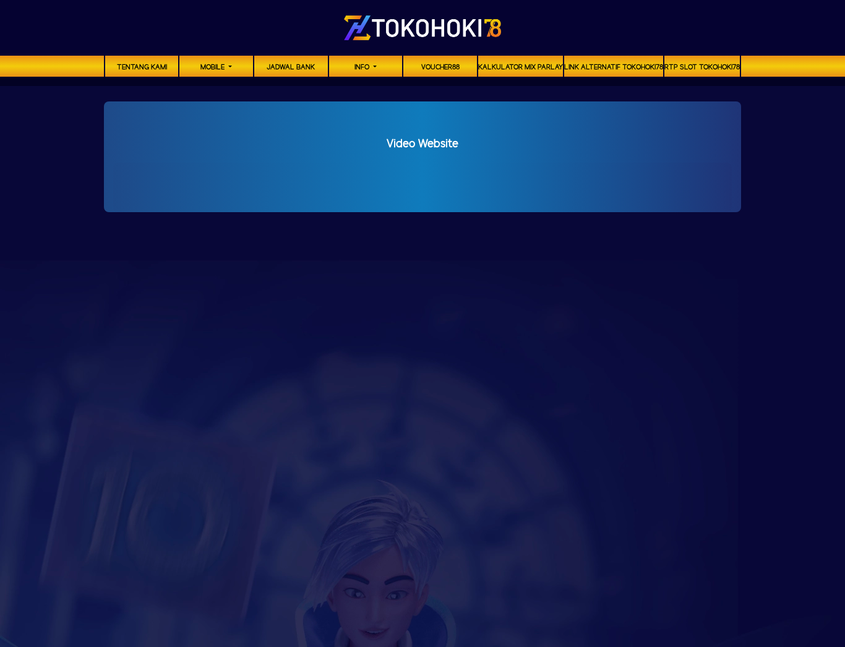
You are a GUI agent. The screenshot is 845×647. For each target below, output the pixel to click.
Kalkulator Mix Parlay (520, 67)
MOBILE (213, 67)
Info (362, 67)
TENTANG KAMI (142, 67)
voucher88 (440, 67)
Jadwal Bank (291, 67)
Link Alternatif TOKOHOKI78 (613, 67)
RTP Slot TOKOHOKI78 (702, 67)
